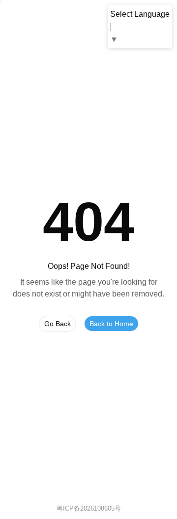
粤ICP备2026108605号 (89, 508)
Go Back (57, 324)
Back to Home (111, 324)
